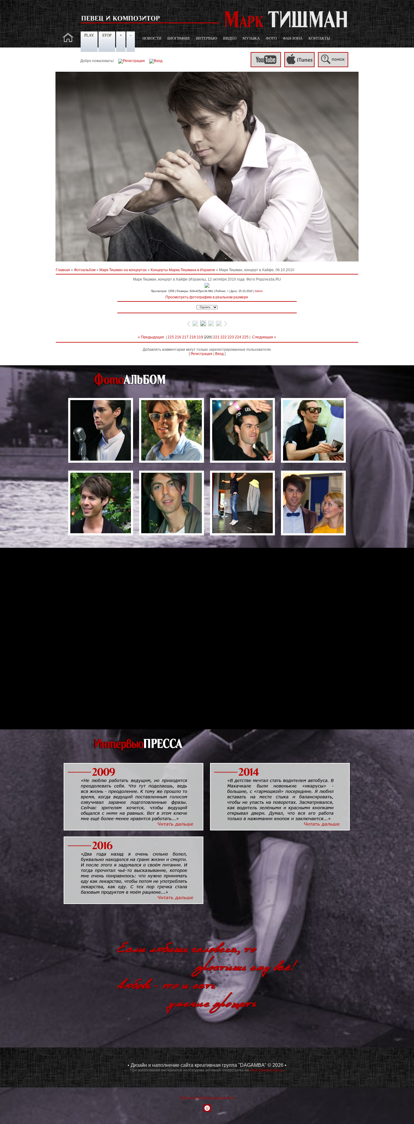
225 (245, 337)
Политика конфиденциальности (207, 1098)
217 (185, 337)
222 (223, 337)
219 (200, 337)
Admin (259, 291)
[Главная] (68, 41)
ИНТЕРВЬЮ (206, 38)
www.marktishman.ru (267, 1070)
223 (231, 337)
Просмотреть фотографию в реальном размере (206, 297)
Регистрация (201, 354)
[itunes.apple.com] (299, 66)
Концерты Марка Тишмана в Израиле (183, 270)
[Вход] (155, 61)
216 (178, 337)
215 (171, 337)
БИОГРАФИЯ (178, 38)
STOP (107, 35)
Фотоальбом (84, 270)
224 (238, 337)
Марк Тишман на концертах (123, 270)
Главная (63, 270)
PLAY (89, 35)
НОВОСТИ (151, 38)
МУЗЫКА (251, 38)
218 (192, 337)
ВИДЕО (229, 38)
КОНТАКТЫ (319, 38)
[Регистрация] (131, 61)
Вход (219, 354)
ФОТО (271, 38)
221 (216, 337)
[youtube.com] (266, 66)
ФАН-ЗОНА (292, 38)
